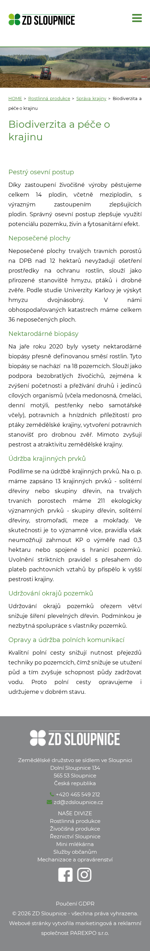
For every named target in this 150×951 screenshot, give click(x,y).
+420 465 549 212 (78, 794)
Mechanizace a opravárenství (75, 859)
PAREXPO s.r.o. (89, 933)
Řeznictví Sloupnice (75, 836)
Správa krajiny (91, 98)
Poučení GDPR (75, 903)
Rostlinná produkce (49, 98)
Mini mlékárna (75, 844)
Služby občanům (75, 851)
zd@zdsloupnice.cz (78, 802)
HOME (15, 98)
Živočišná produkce (75, 828)
